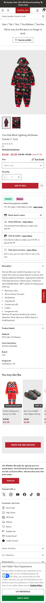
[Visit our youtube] (18, 494)
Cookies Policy (36, 585)
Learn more (37, 207)
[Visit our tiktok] (31, 494)
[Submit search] (8, 10)
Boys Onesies (41, 24)
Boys (17, 24)
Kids (10, 24)
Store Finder (10, 508)
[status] (11, 177)
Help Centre (10, 512)
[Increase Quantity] (18, 177)
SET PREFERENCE (23, 591)
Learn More (28, 222)
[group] (6, 421)
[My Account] (37, 10)
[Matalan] (22, 10)
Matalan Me (10, 531)
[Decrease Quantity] (4, 177)
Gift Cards (10, 517)
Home (4, 24)
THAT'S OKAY (23, 598)
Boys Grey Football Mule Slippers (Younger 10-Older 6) (32, 412)
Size (4, 159)
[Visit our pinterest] (38, 494)
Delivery (9, 522)
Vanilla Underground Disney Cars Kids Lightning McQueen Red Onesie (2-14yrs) (11, 412)
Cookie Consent (12, 540)
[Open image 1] (6, 123)
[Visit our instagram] (11, 494)
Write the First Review (11, 149)
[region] (23, 583)
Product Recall (11, 536)
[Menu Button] (2, 10)
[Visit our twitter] (4, 494)
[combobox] (23, 165)
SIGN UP (10, 481)
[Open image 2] (16, 123)
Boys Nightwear (27, 24)
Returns (8, 526)
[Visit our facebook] (24, 494)
